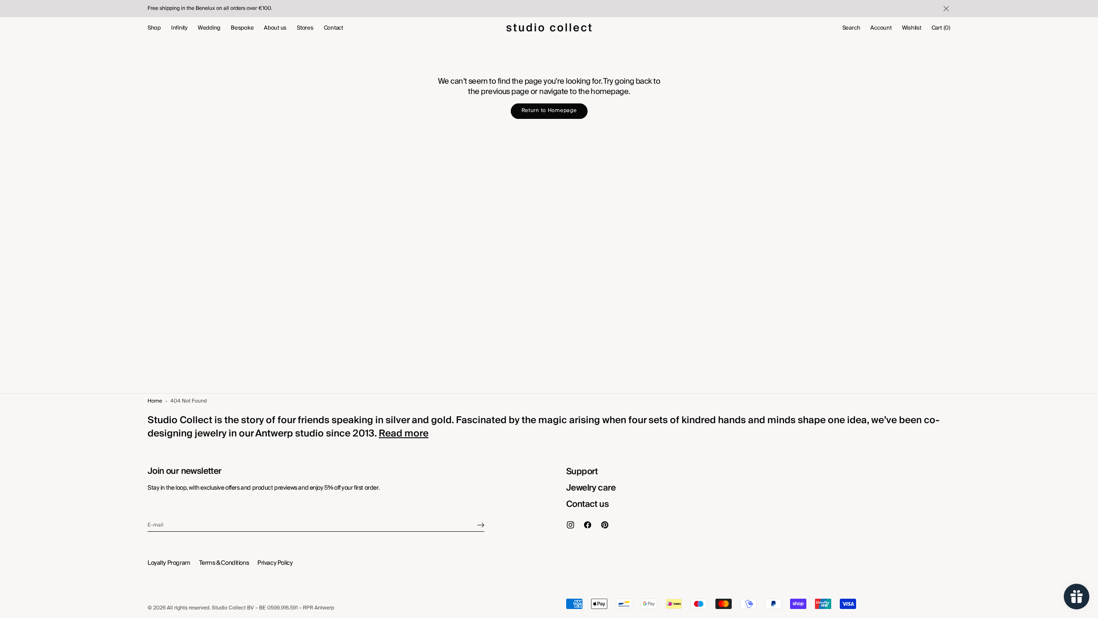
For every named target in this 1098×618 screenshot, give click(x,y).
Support (582, 471)
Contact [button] (333, 28)
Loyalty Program (169, 563)
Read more (403, 433)
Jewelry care (591, 488)
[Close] (945, 8)
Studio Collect (229, 608)
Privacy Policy (275, 563)
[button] (851, 28)
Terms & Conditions (224, 563)
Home (155, 401)
